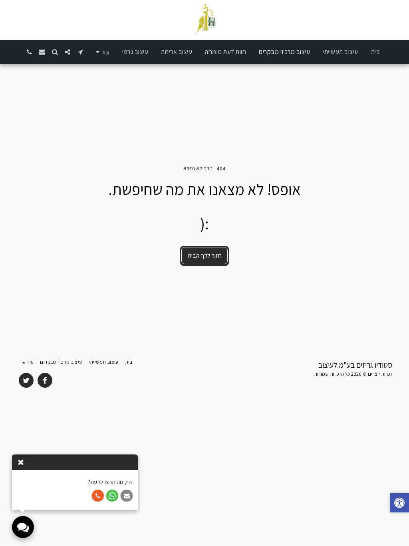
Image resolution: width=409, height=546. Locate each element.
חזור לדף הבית (205, 255)
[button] (80, 52)
